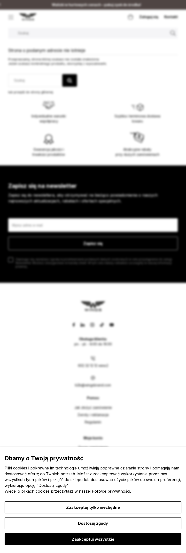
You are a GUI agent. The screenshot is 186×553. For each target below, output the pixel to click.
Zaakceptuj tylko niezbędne (93, 507)
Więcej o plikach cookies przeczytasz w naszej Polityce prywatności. (68, 491)
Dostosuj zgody (93, 523)
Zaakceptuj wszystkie (93, 539)
